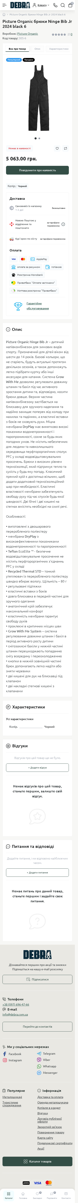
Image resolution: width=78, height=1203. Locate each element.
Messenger (50, 1069)
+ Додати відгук (37, 764)
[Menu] (4, 5)
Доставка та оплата (50, 1094)
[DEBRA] (37, 951)
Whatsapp (49, 1063)
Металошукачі (12, 1094)
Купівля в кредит (49, 1104)
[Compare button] (65, 145)
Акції (40, 1145)
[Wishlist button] (57, 145)
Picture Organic (27, 33)
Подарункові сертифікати (54, 1140)
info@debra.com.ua (15, 1011)
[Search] (63, 5)
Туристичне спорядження (11, 1101)
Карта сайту (45, 1134)
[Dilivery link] (63, 221)
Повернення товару (50, 1129)
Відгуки (42, 1110)
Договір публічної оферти (49, 1117)
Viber (46, 1056)
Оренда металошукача (52, 1099)
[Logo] (20, 5)
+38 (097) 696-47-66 (15, 1001)
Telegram (49, 1050)
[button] (36, 135)
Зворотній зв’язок (49, 1123)
